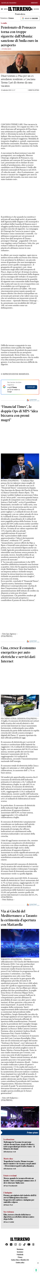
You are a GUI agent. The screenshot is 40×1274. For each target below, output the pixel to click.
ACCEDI (36, 9)
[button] (20, 1116)
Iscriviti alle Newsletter (8, 3)
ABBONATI (34, 3)
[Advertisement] (17, 109)
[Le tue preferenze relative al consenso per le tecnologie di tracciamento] (36, 1270)
